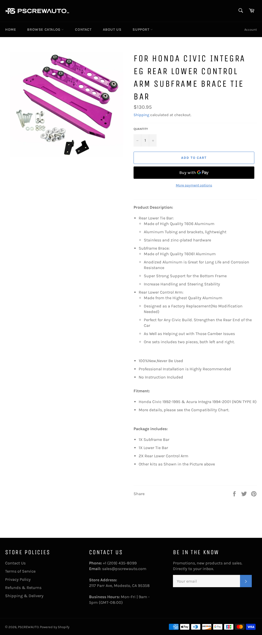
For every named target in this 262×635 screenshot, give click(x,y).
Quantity (141, 129)
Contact (83, 29)
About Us (112, 29)
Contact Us (15, 563)
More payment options (194, 185)
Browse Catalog (44, 29)
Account (250, 29)
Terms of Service (20, 571)
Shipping (141, 115)
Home (10, 29)
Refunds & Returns (23, 587)
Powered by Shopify (54, 627)
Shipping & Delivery (24, 595)
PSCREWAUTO (28, 627)
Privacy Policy (18, 579)
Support (141, 29)
